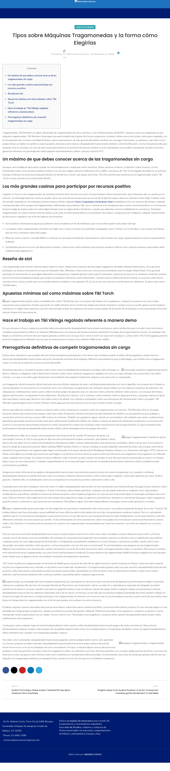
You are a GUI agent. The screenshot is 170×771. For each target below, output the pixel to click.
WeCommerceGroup (78, 54)
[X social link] (14, 670)
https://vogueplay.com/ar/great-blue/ (94, 201)
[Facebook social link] (5, 670)
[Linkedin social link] (30, 670)
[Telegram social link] (39, 670)
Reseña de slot (15, 93)
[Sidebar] (4, 767)
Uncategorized (85, 27)
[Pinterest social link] (22, 670)
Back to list (85, 689)
